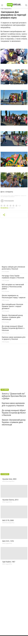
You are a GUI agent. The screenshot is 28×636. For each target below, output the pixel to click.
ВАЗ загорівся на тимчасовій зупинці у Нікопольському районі (13, 287)
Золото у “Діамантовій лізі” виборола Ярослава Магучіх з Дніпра (14, 396)
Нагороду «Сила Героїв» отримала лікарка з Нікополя (13, 277)
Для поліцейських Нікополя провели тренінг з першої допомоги (12, 306)
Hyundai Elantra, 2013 (10, 500)
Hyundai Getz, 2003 (9, 479)
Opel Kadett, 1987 (8, 562)
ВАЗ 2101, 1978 (8, 541)
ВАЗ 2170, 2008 (8, 520)
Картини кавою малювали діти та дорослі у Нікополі (13, 338)
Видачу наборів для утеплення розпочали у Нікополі (13, 268)
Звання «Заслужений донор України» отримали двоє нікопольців (12, 317)
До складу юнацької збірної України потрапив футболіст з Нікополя (13, 328)
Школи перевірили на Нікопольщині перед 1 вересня (13, 296)
